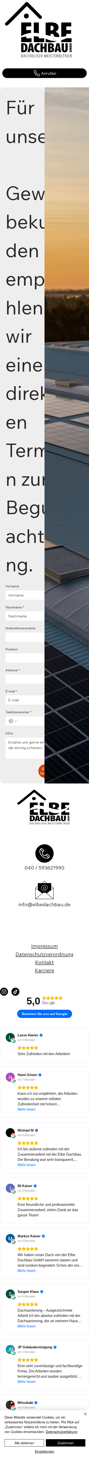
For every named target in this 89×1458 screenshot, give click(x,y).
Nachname (14, 607)
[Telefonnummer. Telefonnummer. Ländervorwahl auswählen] (12, 721)
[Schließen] (82, 1416)
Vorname (12, 586)
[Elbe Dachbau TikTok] (15, 992)
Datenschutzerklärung (61, 1431)
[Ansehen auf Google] (10, 1037)
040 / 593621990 (44, 867)
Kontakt (44, 962)
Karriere (44, 970)
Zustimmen (66, 1443)
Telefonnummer (18, 712)
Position (11, 649)
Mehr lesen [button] (27, 1109)
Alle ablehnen (24, 1443)
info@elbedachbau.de (44, 904)
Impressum (44, 946)
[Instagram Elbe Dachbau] (4, 992)
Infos (9, 733)
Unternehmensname (20, 628)
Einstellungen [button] (44, 1451)
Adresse (12, 670)
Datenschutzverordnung (44, 954)
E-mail (11, 691)
